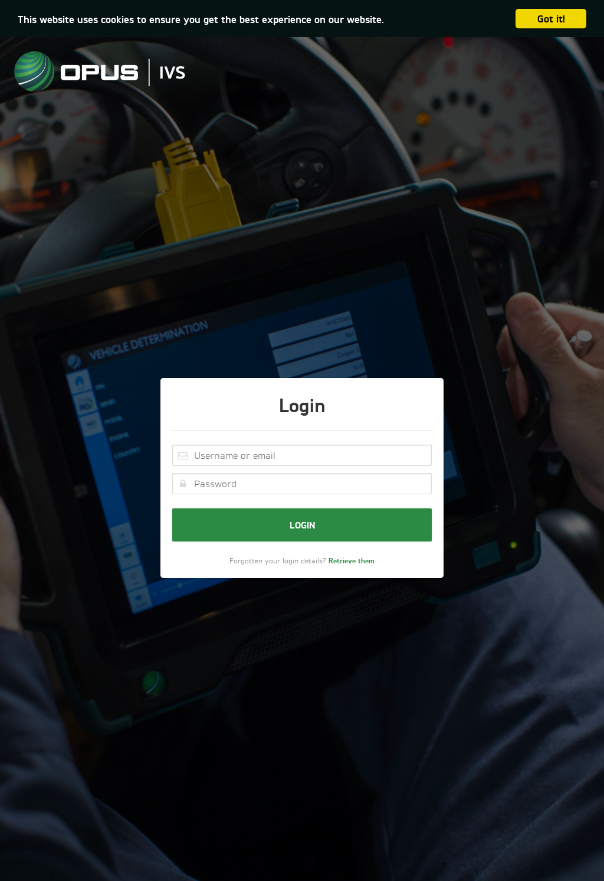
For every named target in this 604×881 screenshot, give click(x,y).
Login (302, 524)
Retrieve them (352, 560)
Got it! (551, 18)
